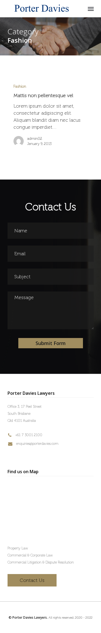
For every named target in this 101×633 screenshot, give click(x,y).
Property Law (18, 548)
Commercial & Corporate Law (30, 555)
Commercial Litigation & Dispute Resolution (41, 562)
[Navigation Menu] (91, 8)
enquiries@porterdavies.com (36, 444)
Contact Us (32, 580)
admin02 (34, 138)
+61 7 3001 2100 (28, 435)
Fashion (19, 86)
